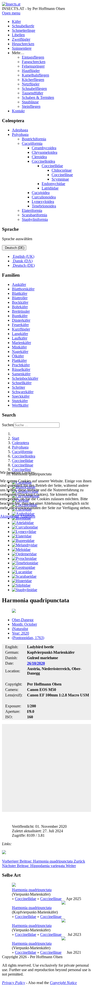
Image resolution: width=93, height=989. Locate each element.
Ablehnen (27, 516)
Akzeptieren (9, 516)
